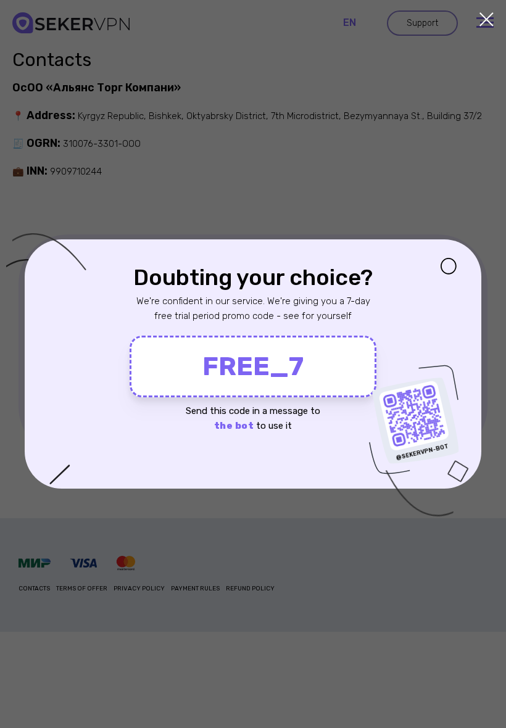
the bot (234, 425)
